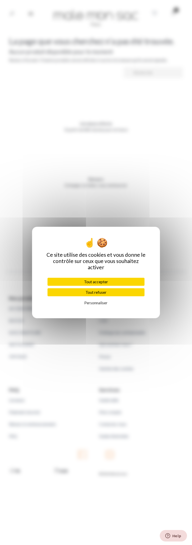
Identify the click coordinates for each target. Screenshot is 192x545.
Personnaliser (96, 302)
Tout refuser (96, 292)
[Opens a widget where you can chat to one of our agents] (173, 536)
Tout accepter (96, 281)
